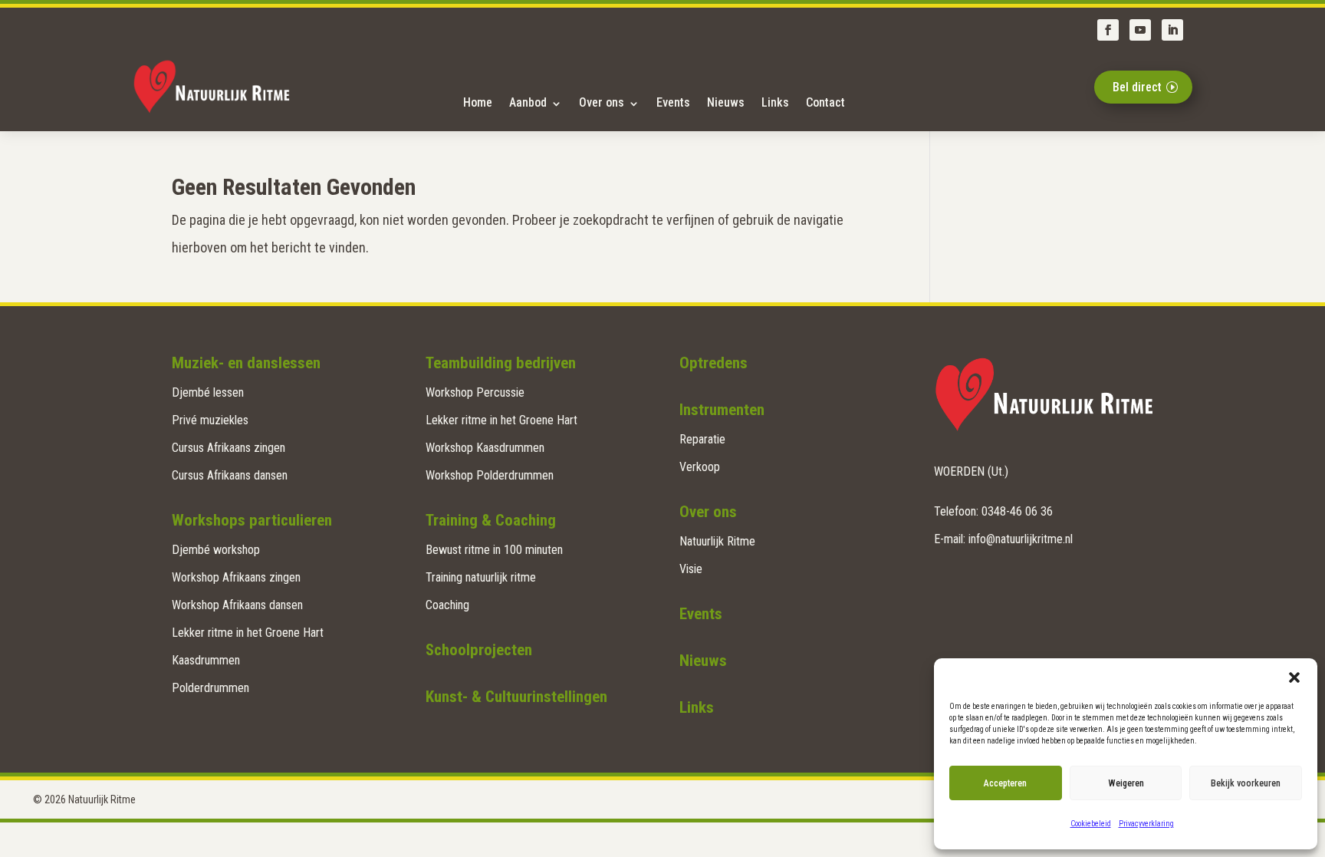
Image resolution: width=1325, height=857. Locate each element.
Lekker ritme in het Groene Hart (248, 632)
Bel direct (1137, 87)
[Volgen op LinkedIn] (1172, 30)
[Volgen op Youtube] (1140, 30)
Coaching (447, 605)
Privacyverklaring (1146, 823)
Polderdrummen (210, 688)
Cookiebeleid (1090, 823)
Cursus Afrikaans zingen (228, 447)
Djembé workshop (216, 549)
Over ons (601, 102)
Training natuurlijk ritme (481, 577)
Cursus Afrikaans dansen (230, 475)
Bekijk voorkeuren (1246, 783)
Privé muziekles (210, 420)
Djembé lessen (208, 392)
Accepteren (1005, 783)
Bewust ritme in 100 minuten (494, 549)
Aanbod (528, 102)
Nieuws (726, 102)
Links (775, 102)
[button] (1294, 677)
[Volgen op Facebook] (1108, 30)
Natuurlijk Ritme (717, 541)
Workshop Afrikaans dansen (237, 605)
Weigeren (1126, 783)
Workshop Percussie (475, 392)
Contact (825, 102)
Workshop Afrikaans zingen (236, 577)
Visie (690, 569)
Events (673, 102)
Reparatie (702, 439)
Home (477, 102)
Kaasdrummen (206, 660)
